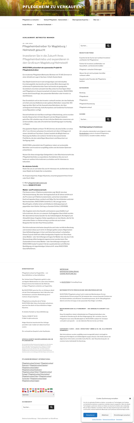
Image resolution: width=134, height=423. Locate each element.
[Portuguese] (41, 391)
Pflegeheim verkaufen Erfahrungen (90, 69)
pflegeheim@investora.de (37, 183)
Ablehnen (105, 415)
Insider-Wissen (27, 24)
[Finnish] (31, 391)
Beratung (82, 93)
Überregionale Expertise (80, 20)
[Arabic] (51, 389)
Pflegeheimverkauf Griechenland (38, 374)
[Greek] (33, 389)
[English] (23, 389)
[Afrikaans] (49, 389)
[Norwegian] (36, 389)
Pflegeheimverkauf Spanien (38, 365)
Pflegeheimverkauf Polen (30, 376)
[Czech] (26, 391)
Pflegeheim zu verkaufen (52, 7)
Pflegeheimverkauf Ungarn (30, 380)
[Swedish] (38, 389)
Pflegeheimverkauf (85, 107)
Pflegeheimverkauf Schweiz (31, 363)
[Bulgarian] (46, 389)
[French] (26, 389)
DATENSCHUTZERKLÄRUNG (69, 271)
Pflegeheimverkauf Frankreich (32, 370)
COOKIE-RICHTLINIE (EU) (68, 273)
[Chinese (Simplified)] (23, 391)
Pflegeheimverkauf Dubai (38, 378)
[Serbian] (46, 391)
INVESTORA (66, 282)
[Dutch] (28, 391)
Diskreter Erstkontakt (44, 24)
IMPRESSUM (64, 269)
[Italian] (28, 389)
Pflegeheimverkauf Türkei (30, 372)
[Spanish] (31, 389)
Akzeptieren (90, 415)
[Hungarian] (36, 391)
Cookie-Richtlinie (97, 419)
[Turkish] (43, 389)
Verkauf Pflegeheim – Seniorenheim (55, 20)
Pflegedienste (83, 96)
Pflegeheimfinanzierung (87, 104)
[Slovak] (49, 391)
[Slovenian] (51, 391)
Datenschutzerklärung (109, 419)
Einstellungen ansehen (122, 415)
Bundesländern (84, 133)
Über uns (96, 20)
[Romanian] (43, 391)
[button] (130, 398)
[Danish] (41, 389)
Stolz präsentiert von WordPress (48, 418)
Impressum (119, 419)
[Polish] (38, 391)
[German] (33, 391)
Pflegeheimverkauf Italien (30, 367)
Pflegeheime (83, 100)
